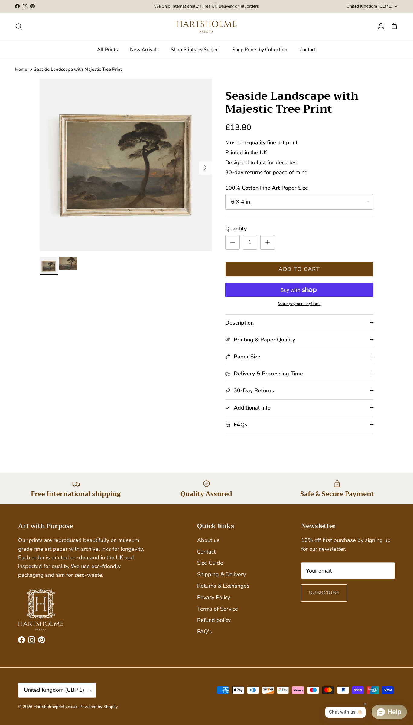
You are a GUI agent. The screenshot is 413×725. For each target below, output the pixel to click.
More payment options (299, 304)
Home (21, 69)
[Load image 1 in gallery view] (126, 165)
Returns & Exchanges (223, 585)
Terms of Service (217, 608)
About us (208, 540)
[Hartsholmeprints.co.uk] (206, 26)
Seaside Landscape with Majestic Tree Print (78, 69)
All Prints (107, 49)
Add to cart (299, 269)
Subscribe (324, 592)
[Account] (380, 26)
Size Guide (210, 563)
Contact (307, 49)
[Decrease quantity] (232, 242)
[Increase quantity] (267, 242)
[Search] (18, 26)
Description (239, 322)
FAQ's (204, 631)
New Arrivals (144, 49)
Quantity (236, 228)
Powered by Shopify (99, 707)
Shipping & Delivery (221, 574)
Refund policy (214, 620)
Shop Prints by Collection (259, 49)
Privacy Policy (213, 597)
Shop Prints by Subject (195, 49)
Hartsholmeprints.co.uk (55, 707)
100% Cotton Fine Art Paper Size (266, 187)
